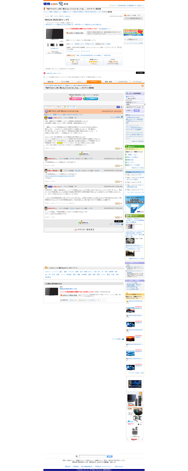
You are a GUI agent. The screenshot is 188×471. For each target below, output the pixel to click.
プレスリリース (86, 51)
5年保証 (68, 274)
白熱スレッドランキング (134, 266)
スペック (74, 300)
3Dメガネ (97, 271)
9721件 (72, 158)
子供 (106, 271)
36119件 (78, 170)
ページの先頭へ (117, 339)
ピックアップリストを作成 (135, 43)
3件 (76, 118)
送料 (89, 274)
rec (46, 274)
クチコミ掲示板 (49, 85)
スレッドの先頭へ (115, 224)
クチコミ (93, 300)
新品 (108, 274)
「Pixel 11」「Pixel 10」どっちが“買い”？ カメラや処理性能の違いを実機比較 (135, 220)
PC (141, 175)
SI (102, 271)
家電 (55, 85)
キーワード (131, 96)
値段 (65, 271)
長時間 (111, 271)
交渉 (117, 274)
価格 (78, 274)
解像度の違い (130, 160)
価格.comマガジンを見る (136, 258)
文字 (81, 271)
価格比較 (65, 300)
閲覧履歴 (131, 5)
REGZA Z (67, 16)
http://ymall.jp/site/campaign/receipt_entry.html (60, 176)
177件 (90, 158)
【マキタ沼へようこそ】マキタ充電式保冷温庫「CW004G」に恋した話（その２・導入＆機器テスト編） (135, 234)
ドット (63, 274)
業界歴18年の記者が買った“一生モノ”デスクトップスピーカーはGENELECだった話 (134, 247)
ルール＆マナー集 (132, 287)
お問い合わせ (119, 466)
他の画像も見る (54, 48)
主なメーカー (130, 162)
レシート (55, 271)
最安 (74, 274)
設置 (94, 274)
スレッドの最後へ (115, 117)
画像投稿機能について (133, 286)
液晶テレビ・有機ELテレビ (65, 85)
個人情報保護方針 (87, 466)
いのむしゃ (56, 118)
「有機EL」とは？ (132, 154)
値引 (116, 271)
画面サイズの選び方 (132, 157)
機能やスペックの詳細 (133, 165)
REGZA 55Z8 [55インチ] (74, 114)
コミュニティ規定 (132, 283)
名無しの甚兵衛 (52, 170)
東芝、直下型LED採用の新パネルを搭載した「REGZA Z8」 (94, 55)
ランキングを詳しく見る (137, 373)
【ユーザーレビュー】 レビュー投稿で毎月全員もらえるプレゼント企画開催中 (134, 127)
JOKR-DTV (51, 158)
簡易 (77, 271)
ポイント (48, 271)
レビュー (83, 300)
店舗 (57, 274)
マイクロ (71, 271)
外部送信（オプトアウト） (103, 466)
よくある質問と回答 (132, 289)
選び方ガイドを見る (138, 168)
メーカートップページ (74, 51)
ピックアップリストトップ (136, 192)
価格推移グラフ (106, 29)
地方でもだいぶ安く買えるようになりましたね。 (64, 111)
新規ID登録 (122, 5)
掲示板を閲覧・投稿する (134, 284)
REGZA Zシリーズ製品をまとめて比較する (59, 24)
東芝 (51, 16)
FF (49, 274)
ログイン (114, 5)
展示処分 (48, 277)
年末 (53, 274)
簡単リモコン (88, 271)
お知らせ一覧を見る (138, 141)
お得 (112, 274)
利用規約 (76, 466)
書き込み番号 (132, 98)
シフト (103, 274)
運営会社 (68, 466)
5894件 (97, 170)
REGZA (61, 16)
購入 (61, 271)
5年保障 (84, 274)
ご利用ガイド (140, 5)
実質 (98, 274)
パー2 (141, 190)
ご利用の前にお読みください (53, 73)
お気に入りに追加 (70, 106)
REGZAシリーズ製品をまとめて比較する (88, 24)
